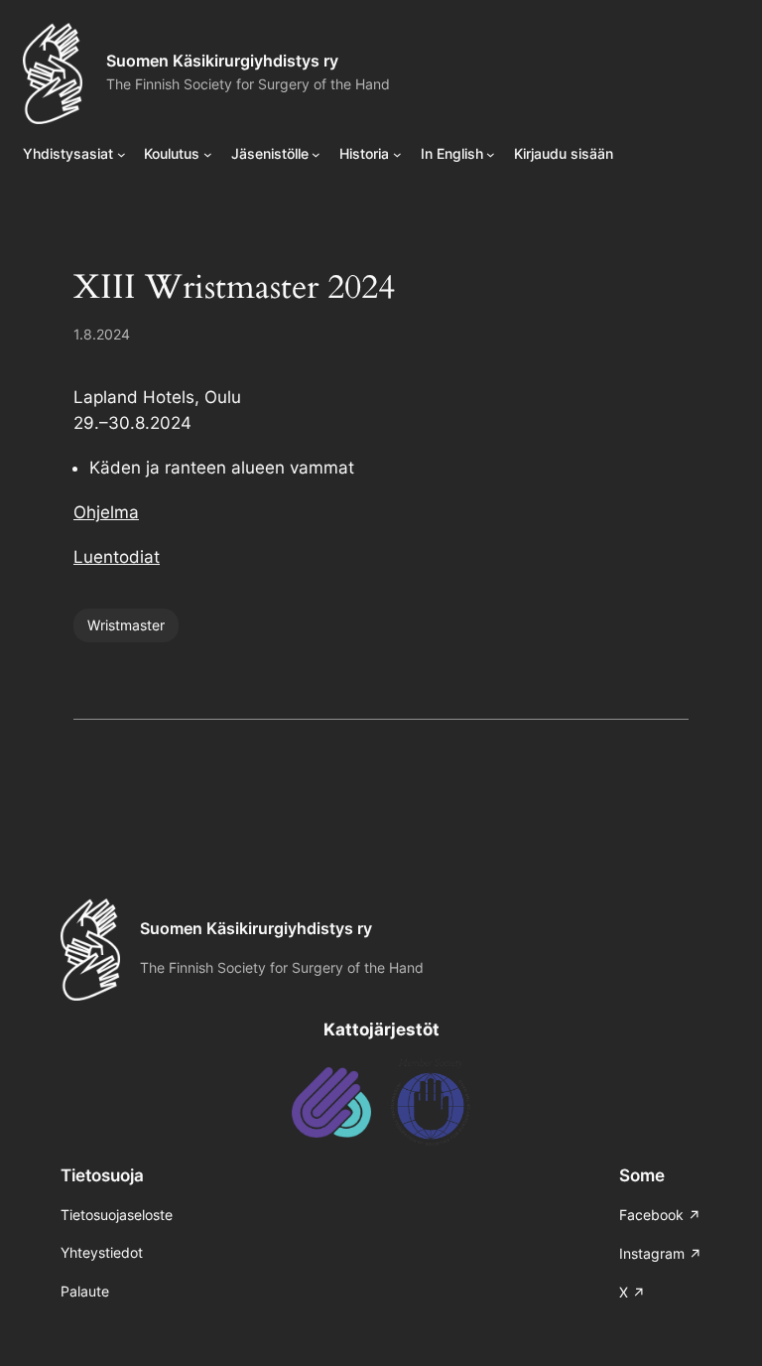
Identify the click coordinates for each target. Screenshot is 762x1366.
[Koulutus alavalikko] (207, 154)
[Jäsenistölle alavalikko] (316, 154)
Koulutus (171, 153)
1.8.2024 (101, 334)
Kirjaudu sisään (563, 153)
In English (452, 153)
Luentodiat (116, 557)
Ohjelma (106, 512)
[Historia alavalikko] (397, 154)
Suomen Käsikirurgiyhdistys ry (222, 60)
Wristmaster (126, 624)
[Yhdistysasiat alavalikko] (121, 154)
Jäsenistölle (270, 153)
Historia (364, 153)
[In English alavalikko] (490, 154)
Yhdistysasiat (68, 153)
